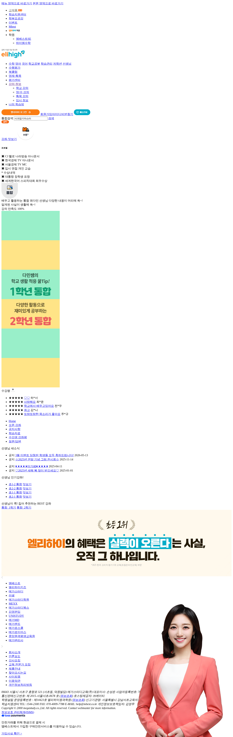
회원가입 (46, 114)
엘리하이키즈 (17, 587)
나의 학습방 (16, 104)
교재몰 (13, 10)
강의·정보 (15, 84)
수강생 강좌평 (18, 437)
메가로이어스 (17, 632)
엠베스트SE (23, 38)
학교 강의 (22, 88)
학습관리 (46, 63)
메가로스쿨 (16, 627)
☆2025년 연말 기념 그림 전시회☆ (37, 459)
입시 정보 (22, 100)
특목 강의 (22, 96)
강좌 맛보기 (9, 139)
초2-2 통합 (15, 488)
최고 (27, 410)
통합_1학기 (8, 507)
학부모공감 (16, 18)
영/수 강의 (22, 92)
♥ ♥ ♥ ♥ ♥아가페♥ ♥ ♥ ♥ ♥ (31, 466)
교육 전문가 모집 (20, 664)
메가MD (14, 619)
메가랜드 (14, 623)
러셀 (12, 595)
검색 (51, 118)
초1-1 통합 (15, 492)
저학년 (57, 63)
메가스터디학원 (19, 599)
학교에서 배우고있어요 (39, 405)
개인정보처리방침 (20, 684)
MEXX (13, 603)
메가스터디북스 (19, 607)
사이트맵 (14, 676)
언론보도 (14, 656)
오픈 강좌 (15, 425)
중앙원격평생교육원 (22, 636)
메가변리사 (16, 640)
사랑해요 (30, 401)
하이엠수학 (23, 42)
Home (12, 421)
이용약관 (14, 680)
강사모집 (14, 660)
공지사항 (14, 429)
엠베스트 (14, 583)
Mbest (12, 26)
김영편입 (14, 611)
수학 (12, 63)
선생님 (67, 63)
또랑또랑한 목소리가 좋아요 (42, 414)
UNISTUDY (16, 615)
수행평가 (14, 67)
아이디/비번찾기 (62, 114)
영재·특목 (15, 75)
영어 (18, 63)
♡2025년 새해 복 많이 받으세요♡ (37, 470)
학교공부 (34, 63)
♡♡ (27, 397)
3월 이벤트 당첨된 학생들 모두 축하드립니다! (44, 455)
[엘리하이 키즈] (14, 30)
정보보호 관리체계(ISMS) (17, 712)
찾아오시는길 (17, 672)
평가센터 (14, 80)
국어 (25, 63)
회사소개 (14, 652)
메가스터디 (16, 591)
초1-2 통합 (15, 484)
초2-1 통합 (15, 496)
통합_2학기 (24, 507)
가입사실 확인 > (11, 733)
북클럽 (13, 71)
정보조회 (66, 695)
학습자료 (14, 433)
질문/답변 (15, 441)
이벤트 (13, 22)
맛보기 (27, 484)
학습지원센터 (17, 14)
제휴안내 (14, 668)
